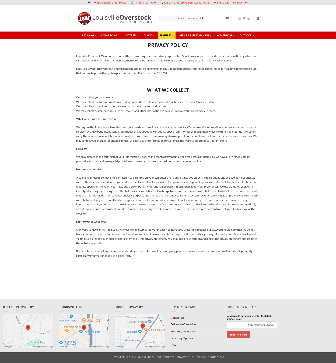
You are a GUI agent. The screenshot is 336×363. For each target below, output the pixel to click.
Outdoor (246, 35)
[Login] (258, 18)
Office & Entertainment (194, 35)
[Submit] (202, 19)
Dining (148, 35)
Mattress (130, 35)
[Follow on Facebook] (235, 18)
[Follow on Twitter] (244, 18)
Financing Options (182, 338)
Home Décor (224, 35)
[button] (227, 18)
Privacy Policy (185, 357)
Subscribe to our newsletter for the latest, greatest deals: (249, 317)
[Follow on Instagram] (239, 18)
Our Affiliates (165, 357)
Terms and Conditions (210, 357)
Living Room (109, 35)
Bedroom (88, 35)
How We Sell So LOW (124, 357)
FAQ (173, 344)
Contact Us (177, 317)
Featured (166, 35)
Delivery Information (183, 324)
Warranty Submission (184, 331)
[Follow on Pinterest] (248, 18)
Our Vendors (146, 357)
